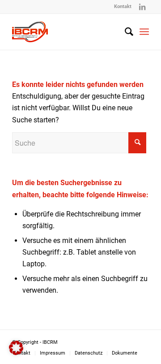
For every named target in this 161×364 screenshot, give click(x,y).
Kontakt (122, 6)
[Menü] (144, 32)
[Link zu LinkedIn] (142, 6)
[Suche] (124, 32)
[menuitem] (123, 6)
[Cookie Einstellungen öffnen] (16, 352)
